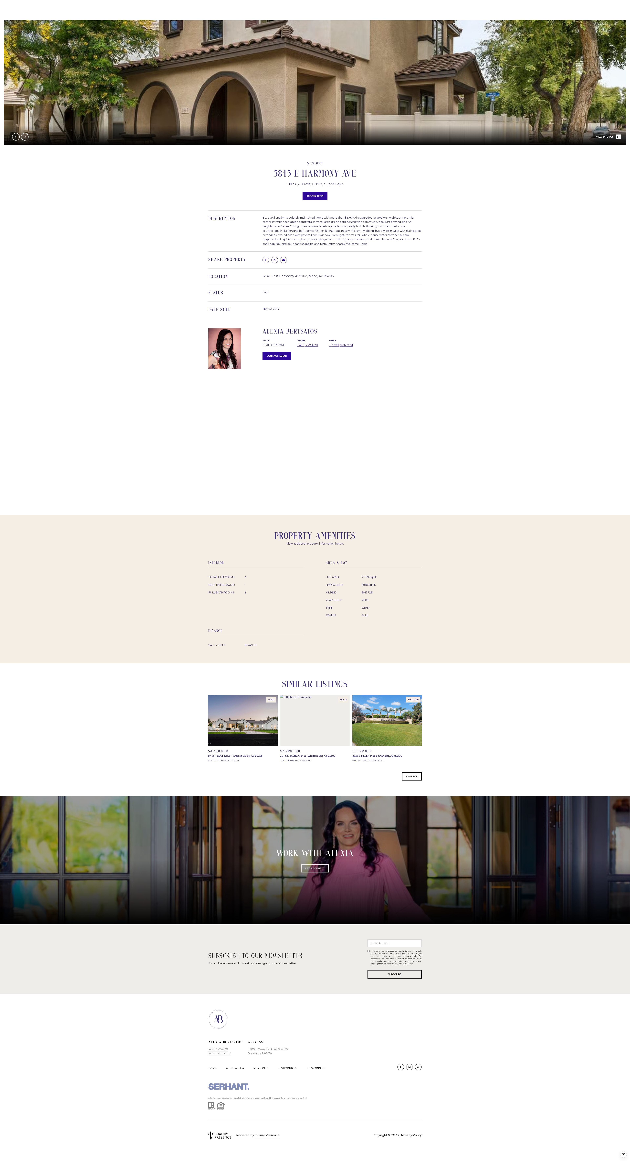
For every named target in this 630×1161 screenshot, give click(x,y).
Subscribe (394, 974)
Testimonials (287, 1068)
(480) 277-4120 (308, 345)
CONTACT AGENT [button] (276, 355)
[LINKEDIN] (418, 1067)
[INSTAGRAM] (409, 1067)
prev (16, 137)
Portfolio (261, 1068)
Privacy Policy (406, 963)
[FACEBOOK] (400, 1067)
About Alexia (235, 1068)
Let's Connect (315, 868)
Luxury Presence (267, 1135)
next (25, 137)
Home (212, 1068)
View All (412, 776)
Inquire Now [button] (315, 195)
